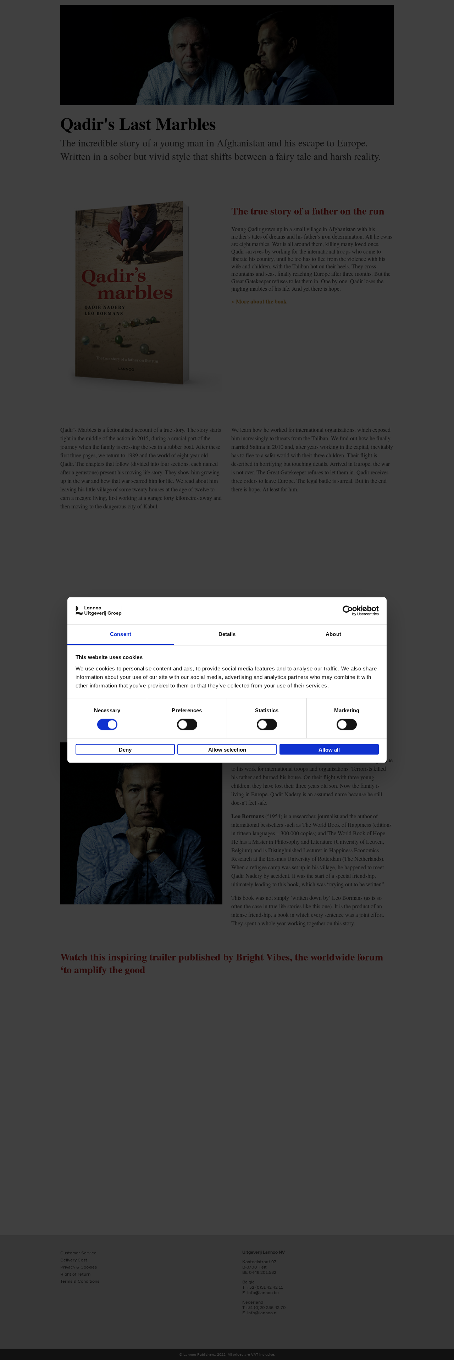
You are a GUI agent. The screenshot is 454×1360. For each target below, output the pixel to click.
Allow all (329, 750)
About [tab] (333, 634)
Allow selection (227, 750)
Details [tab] (227, 634)
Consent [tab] (120, 634)
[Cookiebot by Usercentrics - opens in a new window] (348, 611)
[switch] (187, 724)
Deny (125, 750)
